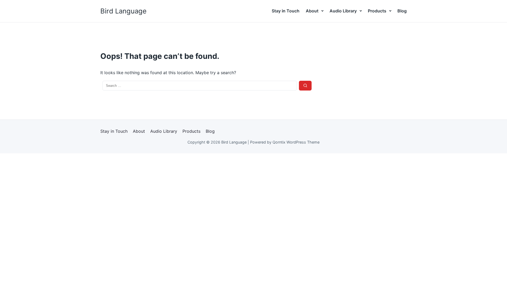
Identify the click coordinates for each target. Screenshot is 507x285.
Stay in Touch (285, 10)
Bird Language (123, 11)
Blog (402, 10)
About (312, 10)
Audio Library (343, 10)
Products (377, 10)
